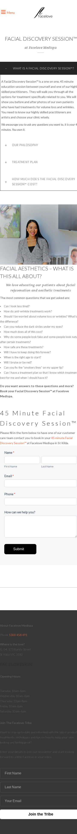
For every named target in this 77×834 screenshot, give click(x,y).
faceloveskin (16, 664)
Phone (9, 494)
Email (9, 476)
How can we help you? (19, 512)
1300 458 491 (18, 635)
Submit (18, 549)
